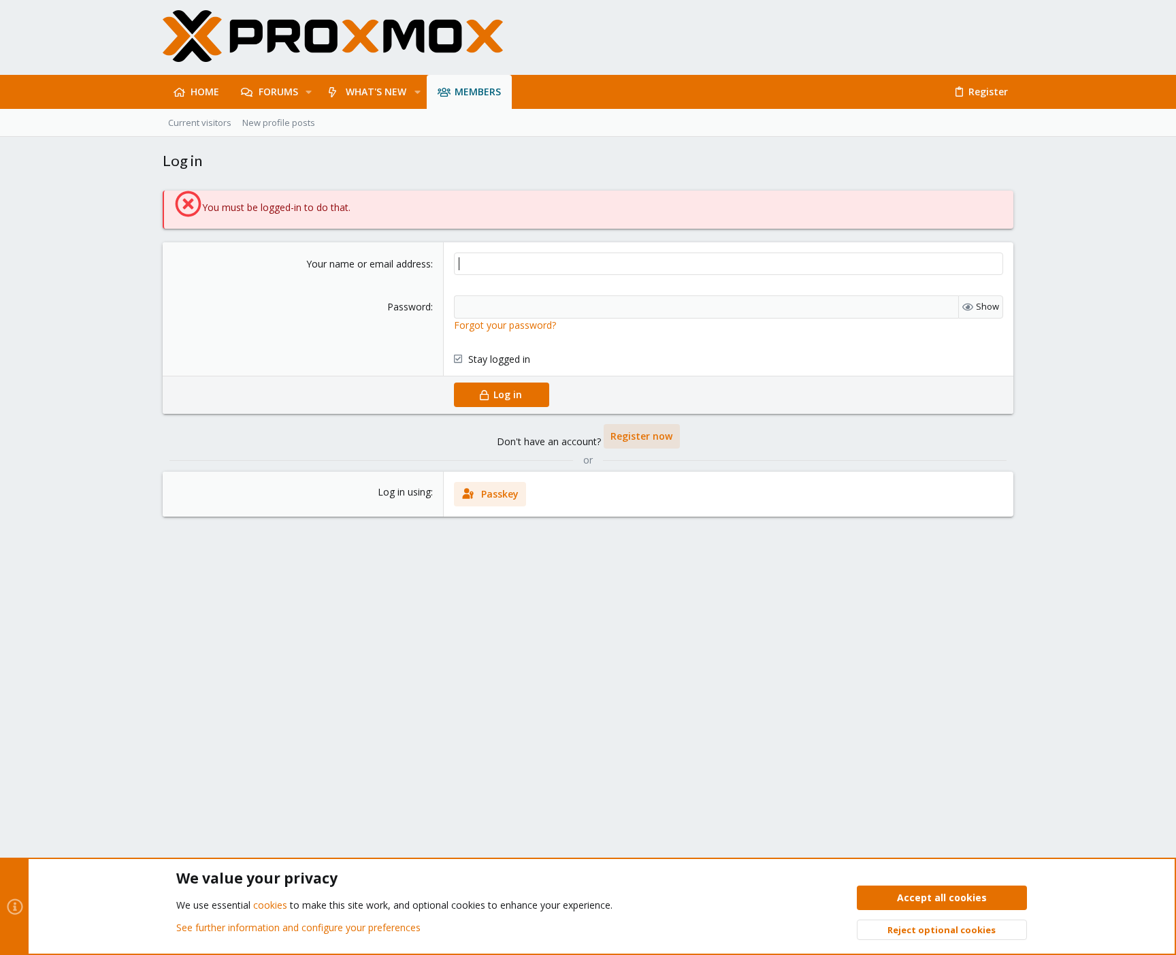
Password (409, 306)
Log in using (404, 491)
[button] (308, 92)
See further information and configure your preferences (298, 927)
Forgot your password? (505, 325)
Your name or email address (368, 263)
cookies (270, 905)
